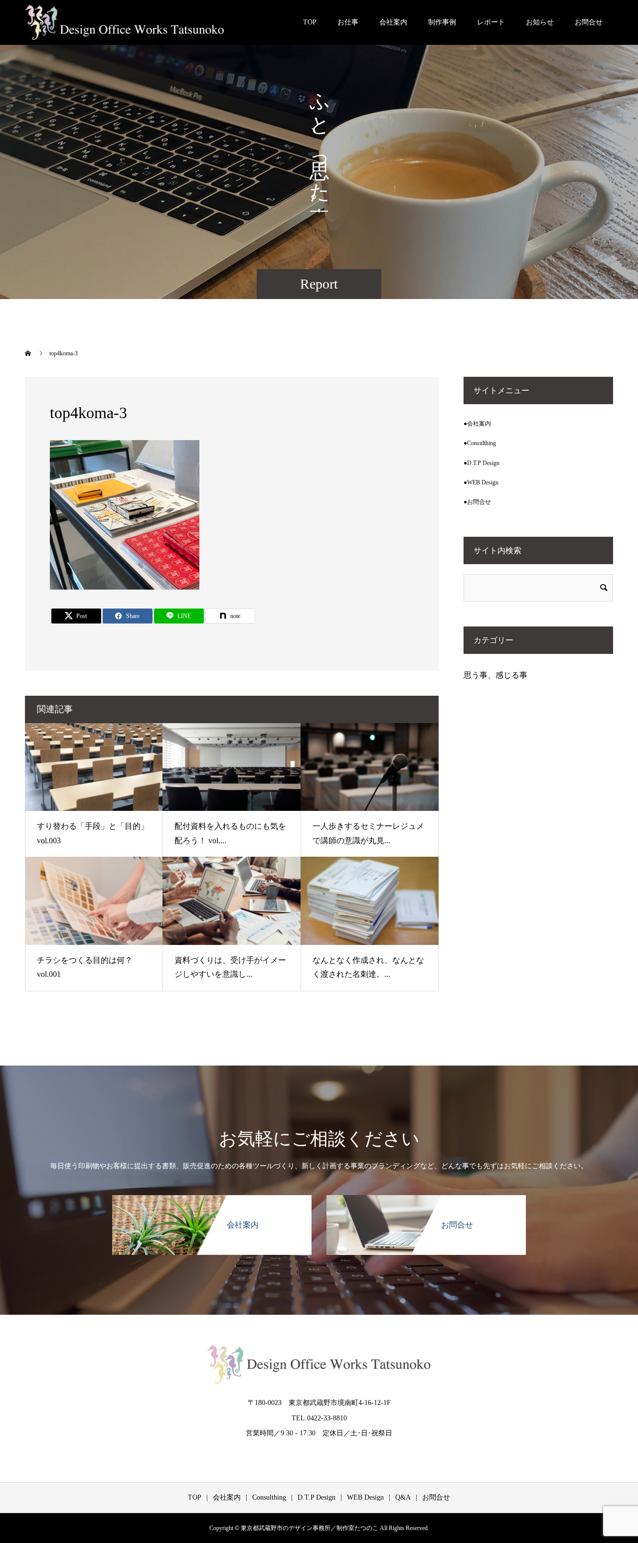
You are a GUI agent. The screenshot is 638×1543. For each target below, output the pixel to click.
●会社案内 (477, 423)
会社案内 (393, 22)
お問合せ (589, 22)
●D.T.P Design (481, 463)
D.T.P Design (316, 1497)
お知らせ (540, 22)
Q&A (403, 1497)
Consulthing (269, 1497)
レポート (491, 22)
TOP (310, 22)
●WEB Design (481, 482)
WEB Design (365, 1497)
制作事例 (442, 22)
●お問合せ (477, 501)
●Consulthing (480, 443)
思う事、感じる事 (495, 675)
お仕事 (347, 22)
